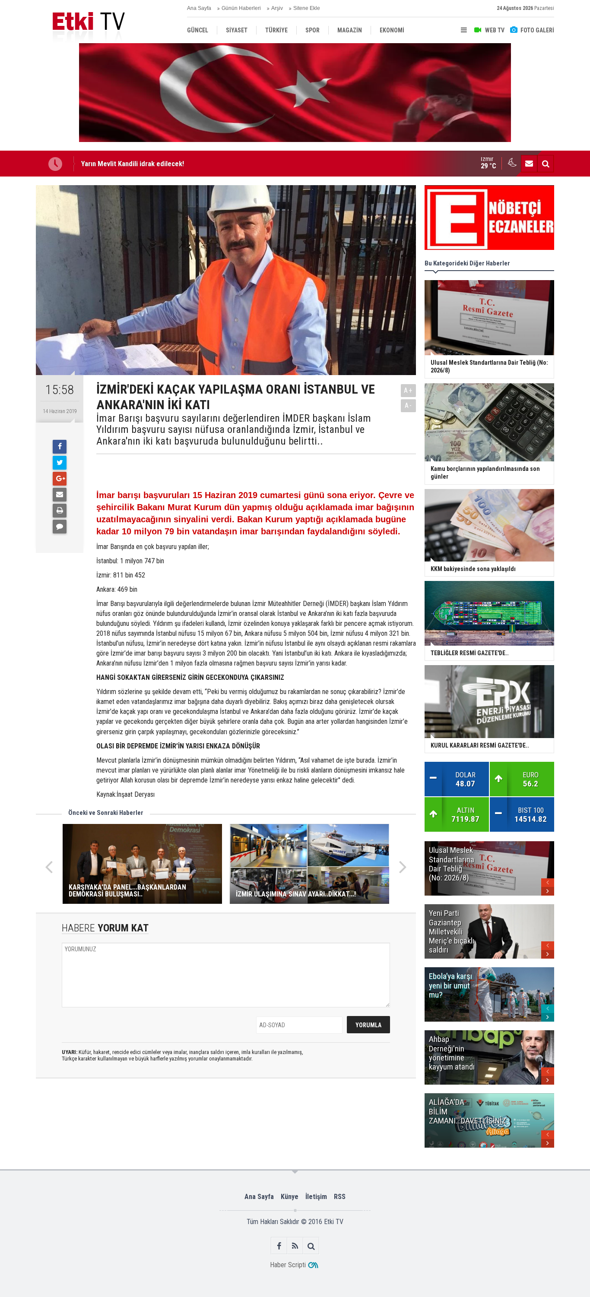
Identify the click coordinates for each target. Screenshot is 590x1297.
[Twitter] (60, 463)
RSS (340, 1197)
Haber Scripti (288, 1265)
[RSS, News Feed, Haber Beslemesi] (295, 1245)
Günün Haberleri (241, 8)
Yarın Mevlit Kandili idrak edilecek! (132, 163)
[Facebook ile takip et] (279, 1245)
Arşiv (277, 8)
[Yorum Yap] (60, 526)
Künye (289, 1197)
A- (408, 405)
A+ (408, 390)
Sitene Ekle (306, 8)
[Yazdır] (60, 511)
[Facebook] (60, 447)
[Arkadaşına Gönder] (60, 495)
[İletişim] (529, 163)
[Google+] (60, 479)
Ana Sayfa (199, 8)
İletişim (316, 1197)
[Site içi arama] (545, 163)
